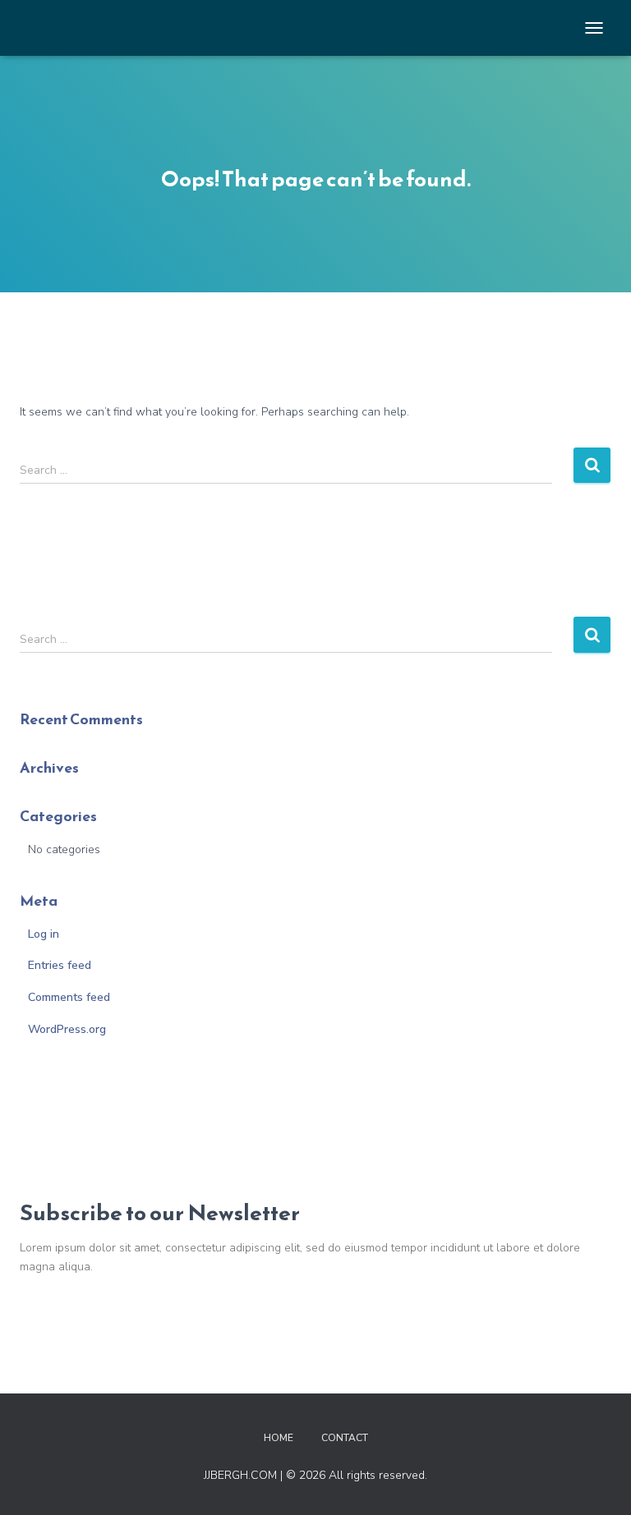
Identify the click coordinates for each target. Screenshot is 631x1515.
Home (278, 1437)
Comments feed (69, 997)
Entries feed (59, 965)
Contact (344, 1437)
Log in (43, 934)
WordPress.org (67, 1029)
